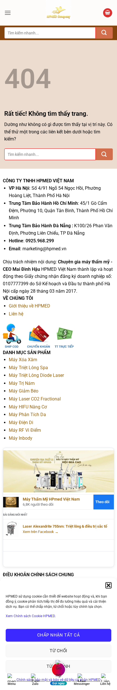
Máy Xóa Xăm (23, 359)
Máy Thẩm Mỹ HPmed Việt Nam (51, 499)
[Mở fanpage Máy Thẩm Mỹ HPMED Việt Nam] (58, 471)
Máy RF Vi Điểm (25, 430)
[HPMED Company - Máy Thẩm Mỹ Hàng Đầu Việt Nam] (58, 13)
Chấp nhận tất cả (58, 635)
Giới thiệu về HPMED (29, 306)
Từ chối (58, 650)
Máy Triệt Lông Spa (28, 367)
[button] (108, 585)
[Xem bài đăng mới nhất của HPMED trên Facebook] (11, 529)
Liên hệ (16, 314)
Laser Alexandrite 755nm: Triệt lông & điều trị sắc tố (65, 526)
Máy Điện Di (21, 422)
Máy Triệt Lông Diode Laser (36, 375)
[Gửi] (104, 33)
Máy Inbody (20, 438)
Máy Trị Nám (22, 383)
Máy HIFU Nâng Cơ (28, 407)
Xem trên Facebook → (40, 532)
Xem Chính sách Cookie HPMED (30, 616)
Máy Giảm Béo (23, 391)
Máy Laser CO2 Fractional (35, 399)
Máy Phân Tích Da (27, 414)
